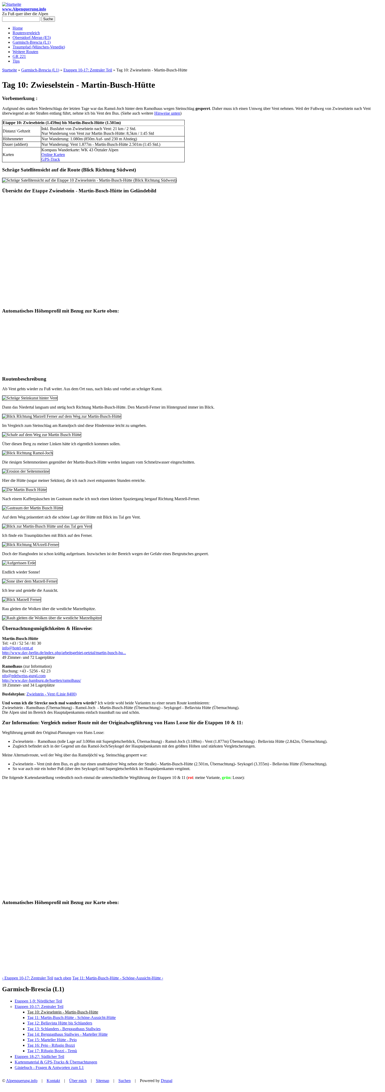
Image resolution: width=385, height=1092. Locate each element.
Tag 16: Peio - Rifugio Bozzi (51, 1045)
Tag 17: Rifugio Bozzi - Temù (52, 1051)
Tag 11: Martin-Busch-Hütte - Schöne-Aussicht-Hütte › (117, 978)
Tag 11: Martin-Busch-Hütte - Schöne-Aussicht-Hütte (71, 1017)
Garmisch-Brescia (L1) (32, 42)
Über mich (78, 1080)
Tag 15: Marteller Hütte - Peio (52, 1040)
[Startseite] (11, 4)
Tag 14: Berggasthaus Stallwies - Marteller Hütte (67, 1034)
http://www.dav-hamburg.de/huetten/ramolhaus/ (41, 680)
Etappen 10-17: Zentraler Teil (87, 70)
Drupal (166, 1080)
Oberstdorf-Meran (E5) (32, 37)
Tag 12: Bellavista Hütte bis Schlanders (59, 1023)
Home (18, 28)
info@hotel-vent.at (17, 648)
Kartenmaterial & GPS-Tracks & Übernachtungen (56, 1062)
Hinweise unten (167, 113)
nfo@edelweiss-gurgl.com (24, 675)
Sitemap (102, 1080)
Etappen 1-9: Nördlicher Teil (38, 1001)
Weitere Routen (25, 51)
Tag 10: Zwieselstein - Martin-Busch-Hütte (62, 1012)
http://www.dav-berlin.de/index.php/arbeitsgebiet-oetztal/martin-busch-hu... (64, 652)
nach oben (62, 978)
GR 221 (19, 56)
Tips (16, 61)
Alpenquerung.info (21, 1080)
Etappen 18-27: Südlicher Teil (39, 1056)
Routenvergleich (26, 33)
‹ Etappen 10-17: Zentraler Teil (27, 978)
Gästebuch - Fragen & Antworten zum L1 (49, 1067)
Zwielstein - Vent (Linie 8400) (51, 694)
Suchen (124, 1080)
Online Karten (53, 154)
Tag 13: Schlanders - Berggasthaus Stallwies (64, 1029)
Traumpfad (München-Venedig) (39, 47)
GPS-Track (50, 159)
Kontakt (53, 1080)
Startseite (9, 70)
